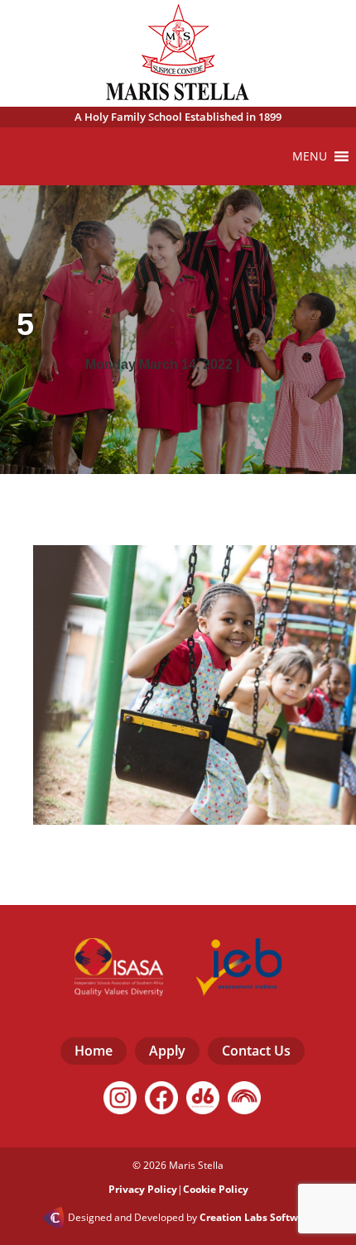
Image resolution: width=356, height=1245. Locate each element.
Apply (167, 1050)
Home (94, 1050)
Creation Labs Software (257, 1217)
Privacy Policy (142, 1189)
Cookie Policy (215, 1189)
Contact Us (256, 1050)
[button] (309, 156)
